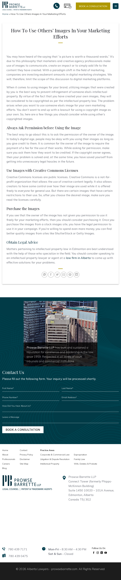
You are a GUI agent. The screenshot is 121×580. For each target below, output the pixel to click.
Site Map (24, 464)
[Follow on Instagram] (98, 552)
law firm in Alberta (78, 258)
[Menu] (115, 6)
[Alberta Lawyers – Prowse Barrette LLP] (17, 6)
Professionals (8, 459)
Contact (23, 450)
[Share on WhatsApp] (45, 275)
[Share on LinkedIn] (77, 275)
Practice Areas (47, 450)
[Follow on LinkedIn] (101, 552)
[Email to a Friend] (64, 275)
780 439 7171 (17, 549)
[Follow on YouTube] (105, 552)
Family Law (79, 459)
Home (5, 13)
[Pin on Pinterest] (70, 275)
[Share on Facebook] (51, 275)
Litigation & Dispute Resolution (55, 459)
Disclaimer (25, 459)
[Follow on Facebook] (94, 552)
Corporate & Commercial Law (55, 455)
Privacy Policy (26, 455)
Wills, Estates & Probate (85, 464)
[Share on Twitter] (57, 275)
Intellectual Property (49, 464)
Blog (4, 468)
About (5, 455)
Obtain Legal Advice (22, 242)
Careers (6, 464)
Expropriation (80, 455)
